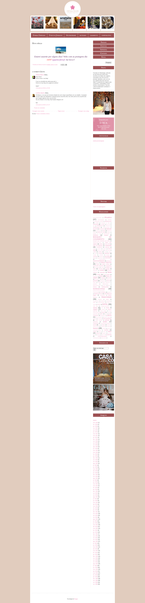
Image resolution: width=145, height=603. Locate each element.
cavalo (94, 248)
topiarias (108, 326)
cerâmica (99, 248)
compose (110, 251)
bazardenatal (98, 230)
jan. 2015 (95, 472)
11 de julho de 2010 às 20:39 (43, 88)
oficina (107, 307)
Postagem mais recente (38, 111)
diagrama (97, 262)
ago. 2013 (95, 496)
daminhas (101, 256)
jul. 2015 (95, 465)
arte (94, 225)
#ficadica (108, 217)
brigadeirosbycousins (97, 242)
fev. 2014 (95, 487)
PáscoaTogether (99, 317)
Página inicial (61, 111)
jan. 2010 (95, 576)
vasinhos (106, 330)
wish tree (103, 334)
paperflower (103, 315)
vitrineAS (98, 333)
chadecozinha (107, 250)
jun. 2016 (95, 448)
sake (99, 324)
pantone (108, 312)
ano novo (108, 224)
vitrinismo (104, 333)
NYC (102, 307)
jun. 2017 (95, 431)
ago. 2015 (95, 463)
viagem (94, 331)
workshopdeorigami (102, 336)
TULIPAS (104, 328)
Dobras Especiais (39, 35)
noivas (95, 307)
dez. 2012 (95, 511)
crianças (107, 254)
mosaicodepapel (101, 302)
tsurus (95, 328)
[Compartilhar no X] (64, 65)
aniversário (95, 224)
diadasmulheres (102, 259)
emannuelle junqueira (98, 265)
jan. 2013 (95, 509)
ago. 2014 (95, 478)
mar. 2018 (95, 422)
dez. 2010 (95, 556)
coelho (94, 251)
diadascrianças (100, 257)
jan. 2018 (95, 426)
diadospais (109, 261)
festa (110, 272)
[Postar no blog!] (63, 65)
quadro (105, 321)
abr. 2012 (95, 526)
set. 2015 (95, 461)
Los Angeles (103, 292)
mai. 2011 (95, 547)
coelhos (100, 251)
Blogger (76, 599)
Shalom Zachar (96, 326)
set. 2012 (95, 517)
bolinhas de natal (97, 233)
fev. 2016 (95, 454)
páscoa (109, 315)
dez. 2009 (95, 578)
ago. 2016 (95, 446)
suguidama (103, 326)
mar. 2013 (95, 506)
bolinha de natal (101, 232)
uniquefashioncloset (97, 330)
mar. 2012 (95, 528)
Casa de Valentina (97, 245)
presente (107, 320)
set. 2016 (95, 444)
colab (105, 251)
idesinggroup (102, 280)
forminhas (103, 277)
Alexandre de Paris (105, 222)
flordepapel (95, 276)
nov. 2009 (95, 580)
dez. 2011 (95, 534)
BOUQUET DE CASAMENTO (102, 238)
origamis (103, 309)
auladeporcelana (106, 227)
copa (95, 253)
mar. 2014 (95, 485)
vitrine (110, 331)
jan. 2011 (95, 554)
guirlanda (95, 280)
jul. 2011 (95, 543)
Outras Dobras (103, 310)
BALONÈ (95, 228)
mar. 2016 (95, 452)
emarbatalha (109, 265)
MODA (94, 302)
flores (101, 276)
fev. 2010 (95, 575)
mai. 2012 (95, 524)
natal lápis (95, 306)
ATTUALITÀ (107, 225)
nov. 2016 (95, 441)
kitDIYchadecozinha (97, 285)
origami (95, 309)
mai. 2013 (95, 502)
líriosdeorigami (96, 292)
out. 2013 (95, 493)
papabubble (95, 313)
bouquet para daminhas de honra (101, 240)
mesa (107, 299)
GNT (103, 279)
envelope (107, 268)
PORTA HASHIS (98, 320)
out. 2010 (95, 560)
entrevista (100, 268)
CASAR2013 (99, 247)
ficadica (99, 274)
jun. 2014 (95, 482)
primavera (95, 321)
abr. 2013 (95, 504)
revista (94, 325)
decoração (107, 256)
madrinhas (109, 292)
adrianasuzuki (108, 221)
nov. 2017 (95, 428)
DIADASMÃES (108, 257)
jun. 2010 (95, 567)
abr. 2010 (95, 571)
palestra (103, 312)
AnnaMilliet (102, 224)
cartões (101, 244)
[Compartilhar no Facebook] (66, 65)
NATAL (105, 304)
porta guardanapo (107, 318)
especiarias (95, 270)
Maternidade (71, 35)
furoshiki (110, 277)
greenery (108, 279)
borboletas (95, 235)
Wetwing (98, 334)
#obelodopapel (101, 219)
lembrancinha (105, 287)
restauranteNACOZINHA (105, 323)
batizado (83, 35)
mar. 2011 (95, 550)
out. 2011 (95, 537)
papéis (101, 313)
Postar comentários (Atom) (43, 113)
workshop (109, 334)
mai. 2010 (95, 569)
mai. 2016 (95, 450)
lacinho (104, 285)
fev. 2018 (95, 424)
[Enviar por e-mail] (61, 65)
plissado (94, 318)
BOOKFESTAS (107, 233)
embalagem (97, 267)
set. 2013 (95, 495)
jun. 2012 (95, 522)
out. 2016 (95, 443)
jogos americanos (106, 282)
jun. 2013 (95, 500)
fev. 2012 (95, 530)
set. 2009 (95, 584)
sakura (103, 324)
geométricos (97, 279)
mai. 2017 (95, 433)
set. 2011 (95, 539)
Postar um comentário (39, 108)
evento (102, 270)
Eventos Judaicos (55, 35)
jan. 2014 (95, 489)
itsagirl (99, 282)
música (99, 304)
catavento (107, 247)
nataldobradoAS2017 (105, 306)
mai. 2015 (95, 469)
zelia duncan (103, 337)
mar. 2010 (95, 573)
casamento (94, 35)
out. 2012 (95, 515)
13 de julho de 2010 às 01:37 (43, 104)
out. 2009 (95, 582)
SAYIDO (108, 324)
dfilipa (94, 257)
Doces (97, 264)
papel (106, 313)
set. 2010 (95, 561)
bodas (103, 230)
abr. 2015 (95, 470)
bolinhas (108, 232)
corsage (94, 254)
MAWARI (100, 299)
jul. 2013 (95, 498)
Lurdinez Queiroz (40, 93)
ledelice (95, 287)
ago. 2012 (95, 519)
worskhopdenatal (96, 337)
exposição (102, 272)
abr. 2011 (95, 548)
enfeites (102, 267)
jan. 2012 (95, 532)
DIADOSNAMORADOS (98, 261)
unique (108, 328)
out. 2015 (95, 459)
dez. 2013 (95, 491)
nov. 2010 (95, 558)
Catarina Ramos (40, 74)
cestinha (104, 248)
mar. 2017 (95, 435)
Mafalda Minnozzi (98, 293)
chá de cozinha (100, 250)
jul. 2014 (95, 480)
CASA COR (107, 244)
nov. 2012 (95, 513)
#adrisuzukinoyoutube (97, 217)
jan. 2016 (95, 456)
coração (100, 253)
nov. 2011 (95, 536)
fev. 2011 (95, 552)
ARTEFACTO (100, 225)
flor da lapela (106, 274)
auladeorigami (96, 227)
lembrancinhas (99, 289)
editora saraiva (106, 264)
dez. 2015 (95, 457)
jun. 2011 (95, 545)
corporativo (106, 35)
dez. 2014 (95, 474)
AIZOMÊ (97, 222)
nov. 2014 (95, 476)
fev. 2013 (95, 508)
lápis (109, 285)
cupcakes (95, 256)
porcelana (100, 318)
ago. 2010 (95, 563)
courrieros (101, 254)
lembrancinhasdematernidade (99, 290)
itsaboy (94, 282)
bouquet (106, 235)
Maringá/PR (102, 295)
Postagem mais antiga (83, 111)
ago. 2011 (95, 541)
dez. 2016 (95, 439)
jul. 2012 (95, 521)
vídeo (100, 331)
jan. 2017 (95, 437)
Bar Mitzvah (102, 228)
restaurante (95, 323)
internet (108, 280)
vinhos (104, 331)
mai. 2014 (95, 483)
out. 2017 (95, 430)
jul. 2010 (95, 565)
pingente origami (107, 317)
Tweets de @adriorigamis (99, 206)
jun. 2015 (95, 467)
